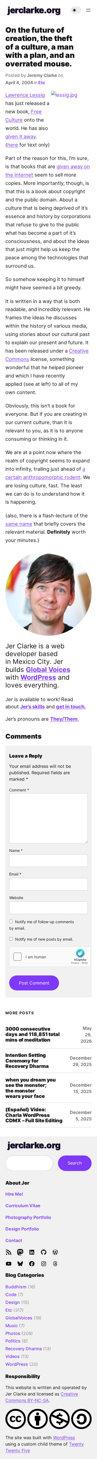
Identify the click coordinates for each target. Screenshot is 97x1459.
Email (15, 874)
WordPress (38, 677)
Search (75, 1163)
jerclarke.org (34, 10)
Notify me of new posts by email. (44, 939)
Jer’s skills (32, 706)
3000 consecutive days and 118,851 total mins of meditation (32, 1034)
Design (12, 1302)
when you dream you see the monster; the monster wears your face (30, 1088)
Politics (12, 1341)
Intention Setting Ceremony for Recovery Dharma (27, 1060)
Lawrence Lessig (25, 95)
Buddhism (15, 1286)
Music (11, 1325)
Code (10, 1294)
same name (18, 524)
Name (16, 850)
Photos (12, 1333)
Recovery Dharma (23, 1348)
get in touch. (71, 706)
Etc (41, 82)
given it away (20, 136)
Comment (19, 790)
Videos (12, 1356)
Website (16, 897)
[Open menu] (88, 10)
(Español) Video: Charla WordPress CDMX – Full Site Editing (34, 1115)
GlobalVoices (18, 1317)
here (12, 145)
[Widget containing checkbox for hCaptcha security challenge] (50, 957)
